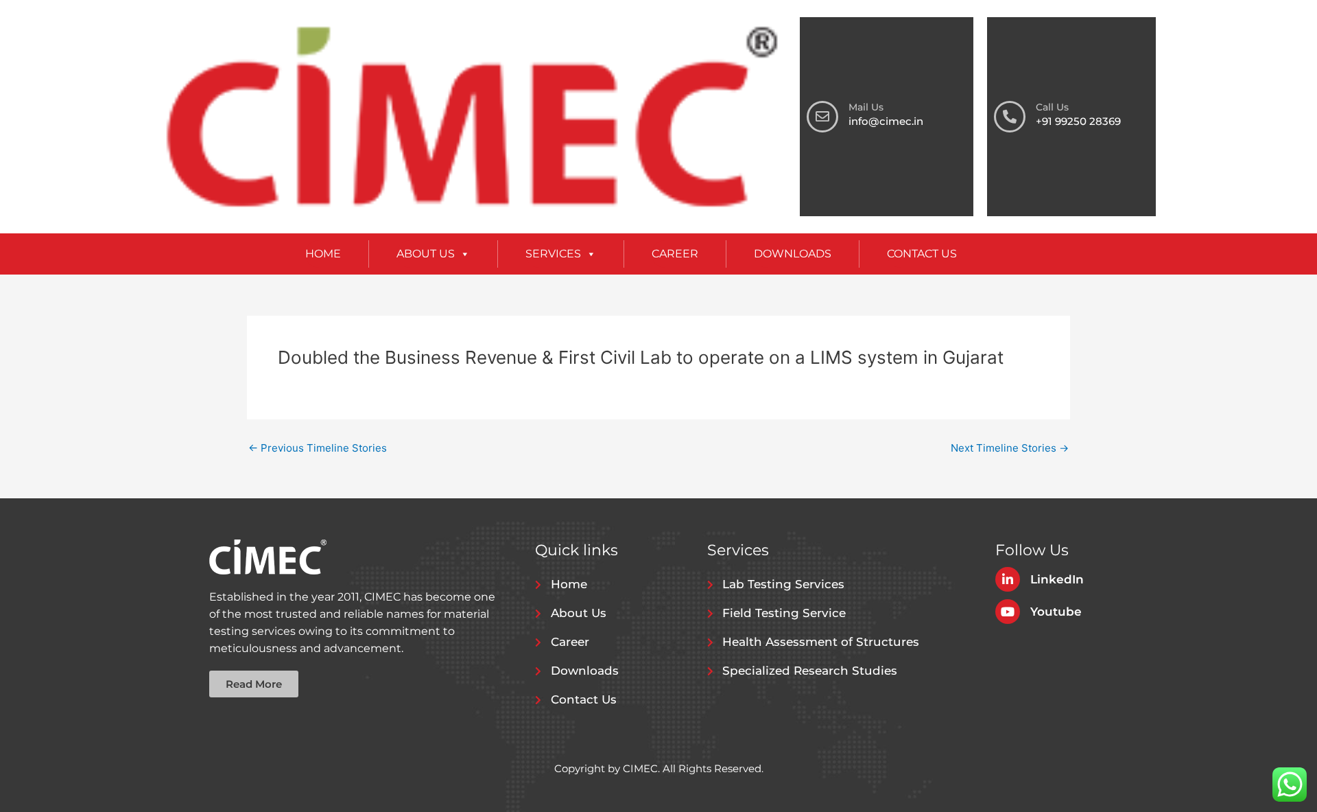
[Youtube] (1007, 611)
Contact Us (922, 253)
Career (675, 253)
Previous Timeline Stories (317, 448)
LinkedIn (1057, 579)
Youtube (1056, 611)
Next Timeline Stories (1010, 448)
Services (553, 253)
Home (323, 253)
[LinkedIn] (1007, 579)
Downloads (792, 253)
